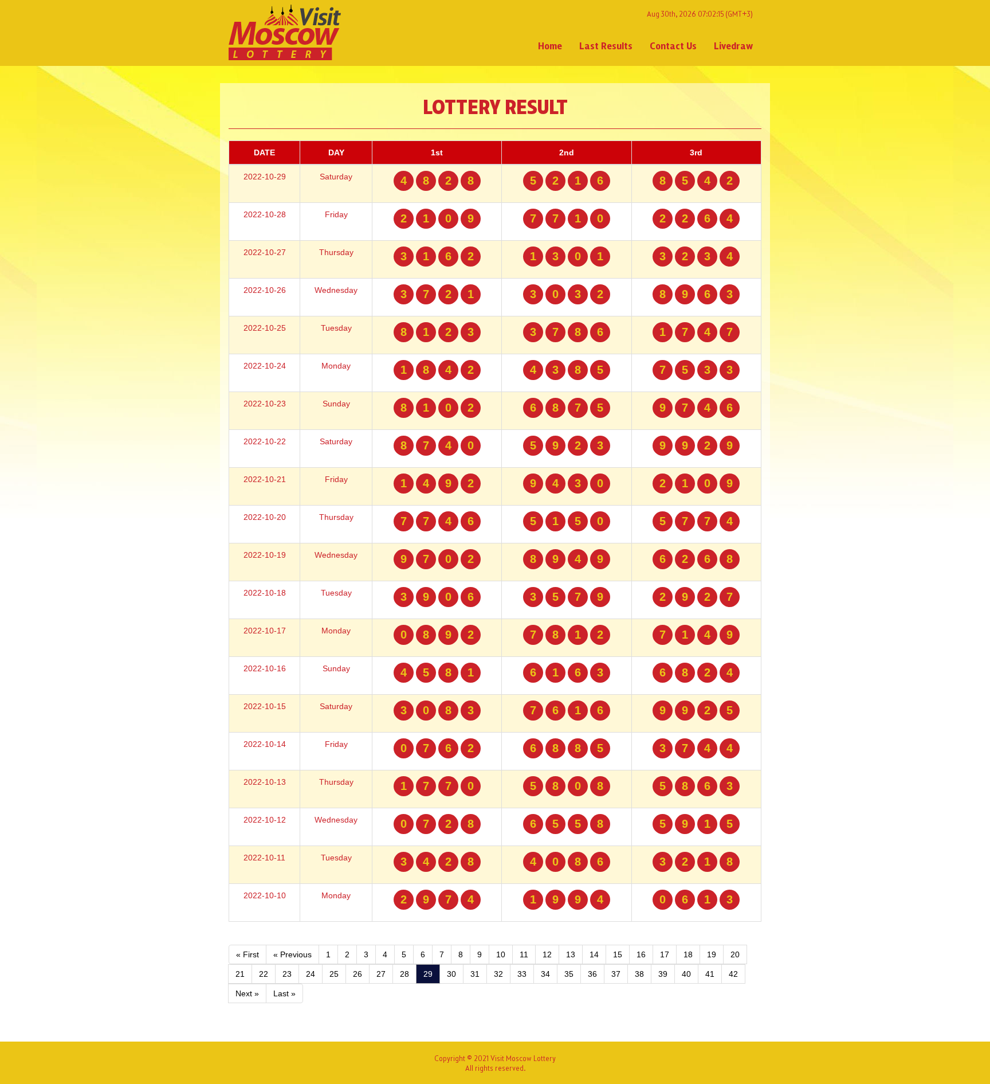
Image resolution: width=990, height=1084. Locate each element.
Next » (247, 993)
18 (688, 954)
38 (639, 974)
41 (709, 974)
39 (662, 974)
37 (615, 974)
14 (594, 954)
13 (570, 954)
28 (404, 974)
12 (547, 954)
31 (475, 974)
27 (381, 974)
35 (568, 974)
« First (247, 954)
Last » (284, 993)
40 (686, 974)
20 (735, 954)
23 (287, 974)
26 (357, 974)
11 (524, 954)
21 (240, 974)
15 (617, 954)
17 (664, 954)
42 (733, 974)
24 (310, 974)
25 (334, 974)
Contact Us (673, 45)
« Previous (292, 954)
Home (550, 45)
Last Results (605, 45)
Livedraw (733, 45)
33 (522, 974)
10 (500, 954)
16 (641, 954)
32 (498, 974)
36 (592, 974)
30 (451, 974)
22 (263, 974)
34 (545, 974)
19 (711, 954)
